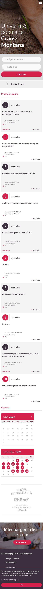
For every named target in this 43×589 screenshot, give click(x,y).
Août (9, 416)
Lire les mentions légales (10, 580)
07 (3, 464)
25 (22, 471)
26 (27, 471)
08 (8, 464)
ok (21, 585)
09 (13, 464)
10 (17, 464)
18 (22, 468)
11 (22, 464)
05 (27, 460)
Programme (21, 542)
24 (17, 471)
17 (17, 468)
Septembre (12, 452)
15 (8, 468)
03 (17, 460)
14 (3, 468)
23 (13, 471)
